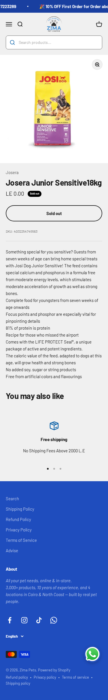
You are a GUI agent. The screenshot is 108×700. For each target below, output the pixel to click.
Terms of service (75, 677)
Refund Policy (18, 519)
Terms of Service (21, 540)
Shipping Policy (20, 509)
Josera (12, 172)
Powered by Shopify (54, 670)
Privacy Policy (19, 529)
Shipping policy (18, 683)
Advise (12, 550)
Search (12, 498)
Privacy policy (45, 677)
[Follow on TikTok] (39, 620)
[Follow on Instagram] (24, 620)
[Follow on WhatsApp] (54, 620)
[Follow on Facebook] (10, 620)
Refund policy (17, 677)
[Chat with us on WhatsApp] (92, 654)
